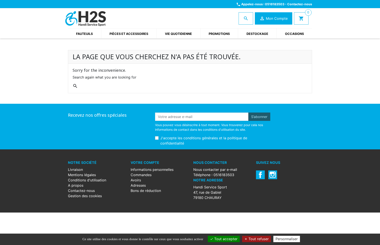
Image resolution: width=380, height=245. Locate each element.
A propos (75, 185)
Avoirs (136, 180)
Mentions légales (82, 175)
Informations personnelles (152, 169)
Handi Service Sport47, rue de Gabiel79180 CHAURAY (210, 192)
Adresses (138, 185)
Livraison (75, 169)
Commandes (141, 175)
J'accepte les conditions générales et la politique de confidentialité (203, 140)
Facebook (260, 174)
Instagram (272, 174)
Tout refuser (258, 239)
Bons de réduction (146, 190)
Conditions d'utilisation (87, 180)
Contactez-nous (299, 4)
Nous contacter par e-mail (215, 169)
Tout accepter (225, 239)
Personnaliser (287, 239)
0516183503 (274, 4)
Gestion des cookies (85, 196)
